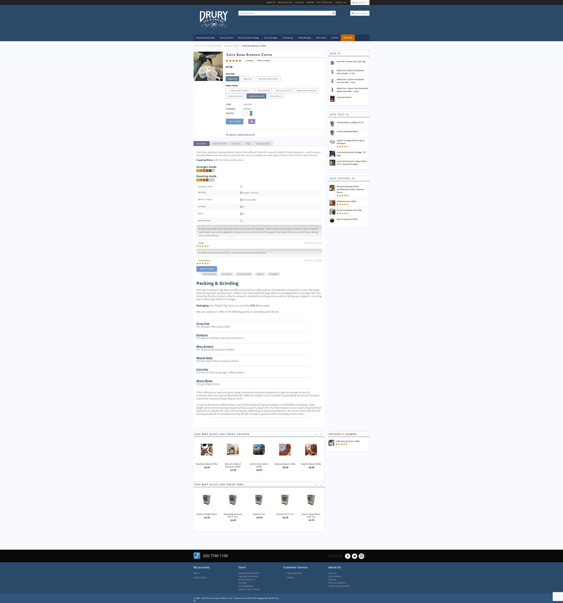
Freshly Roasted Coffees (248, 573)
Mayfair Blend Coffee (311, 464)
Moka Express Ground (306, 90)
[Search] (333, 13)
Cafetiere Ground (256, 96)
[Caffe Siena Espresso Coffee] (208, 66)
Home (196, 45)
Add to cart (234, 121)
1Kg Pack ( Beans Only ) (268, 78)
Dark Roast (227, 274)
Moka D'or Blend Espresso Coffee (233, 465)
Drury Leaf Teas (226, 37)
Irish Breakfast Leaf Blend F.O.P (350, 122)
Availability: (231, 108)
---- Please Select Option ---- (239, 90)
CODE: (228, 104)
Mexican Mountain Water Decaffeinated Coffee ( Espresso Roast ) (350, 189)
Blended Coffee (210, 274)
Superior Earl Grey (311, 502)
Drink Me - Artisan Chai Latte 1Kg (351, 61)
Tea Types (242, 582)
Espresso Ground (283, 90)
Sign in (196, 573)
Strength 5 (274, 274)
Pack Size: (230, 73)
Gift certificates (325, 2)
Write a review (263, 60)
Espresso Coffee (244, 274)
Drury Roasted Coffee (205, 37)
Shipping (310, 2)
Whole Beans (276, 96)
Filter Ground (263, 90)
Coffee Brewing (304, 37)
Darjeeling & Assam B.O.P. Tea (207, 515)
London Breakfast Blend (347, 131)
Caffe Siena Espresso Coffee (348, 441)
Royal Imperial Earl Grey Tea (285, 515)
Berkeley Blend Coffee (285, 464)
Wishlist (290, 577)
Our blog (299, 2)
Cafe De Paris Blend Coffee (259, 465)
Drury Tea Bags (270, 37)
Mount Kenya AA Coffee (347, 219)
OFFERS (334, 37)
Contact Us (340, 2)
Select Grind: (232, 85)
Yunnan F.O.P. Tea (259, 514)
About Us (271, 2)
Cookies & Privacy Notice (339, 586)
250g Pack (232, 78)
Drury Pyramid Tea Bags (248, 37)
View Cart (347, 37)
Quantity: (230, 113)
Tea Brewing (287, 37)
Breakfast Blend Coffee (207, 464)
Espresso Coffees (231, 45)
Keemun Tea (233, 514)
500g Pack (247, 78)
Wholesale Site (285, 2)
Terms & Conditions (336, 582)
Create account (200, 577)
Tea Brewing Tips (245, 586)
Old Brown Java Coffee (346, 201)
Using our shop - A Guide (249, 589)
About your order (294, 573)
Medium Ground (235, 96)
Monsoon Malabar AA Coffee (349, 210)
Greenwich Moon (344, 97)
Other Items (321, 37)
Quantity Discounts (246, 579)
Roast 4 (260, 274)
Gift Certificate (334, 576)
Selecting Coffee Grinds (248, 576)
